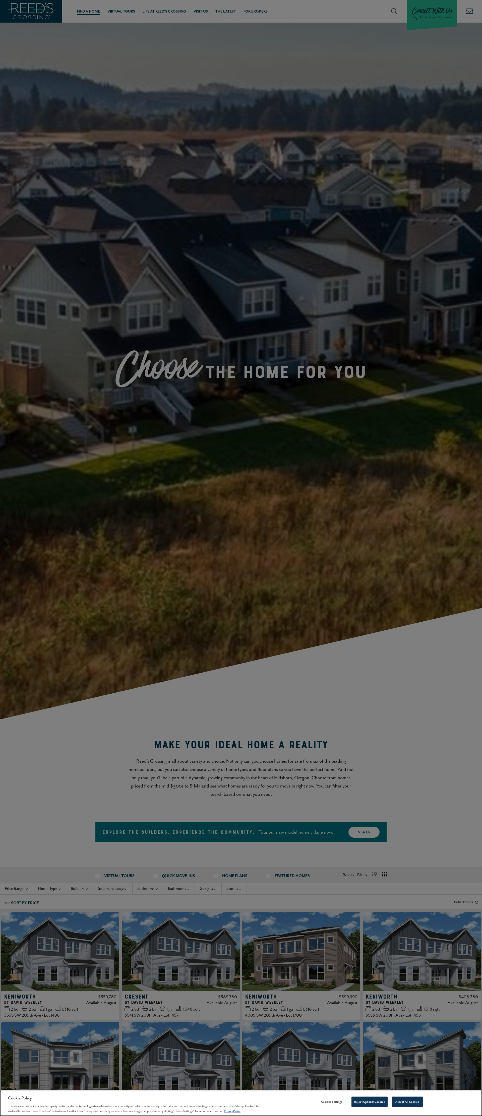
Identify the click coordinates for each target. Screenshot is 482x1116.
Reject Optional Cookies (369, 1101)
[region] (241, 1103)
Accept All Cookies (407, 1101)
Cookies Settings (331, 1101)
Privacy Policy (232, 1110)
